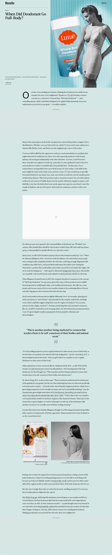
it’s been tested (61, 312)
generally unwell (60, 481)
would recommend (46, 312)
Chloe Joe (8, 82)
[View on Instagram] (56, 217)
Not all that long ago (29, 497)
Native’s (72, 302)
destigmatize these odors (71, 271)
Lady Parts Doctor (37, 369)
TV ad (69, 95)
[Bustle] (9, 3)
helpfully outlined (48, 506)
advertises (81, 296)
